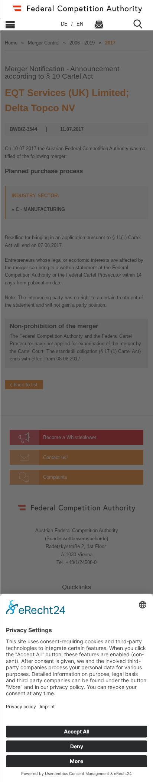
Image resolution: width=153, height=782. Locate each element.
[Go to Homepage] (76, 8)
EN (79, 24)
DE (65, 24)
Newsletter (98, 24)
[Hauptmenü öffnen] (27, 24)
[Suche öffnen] (140, 24)
